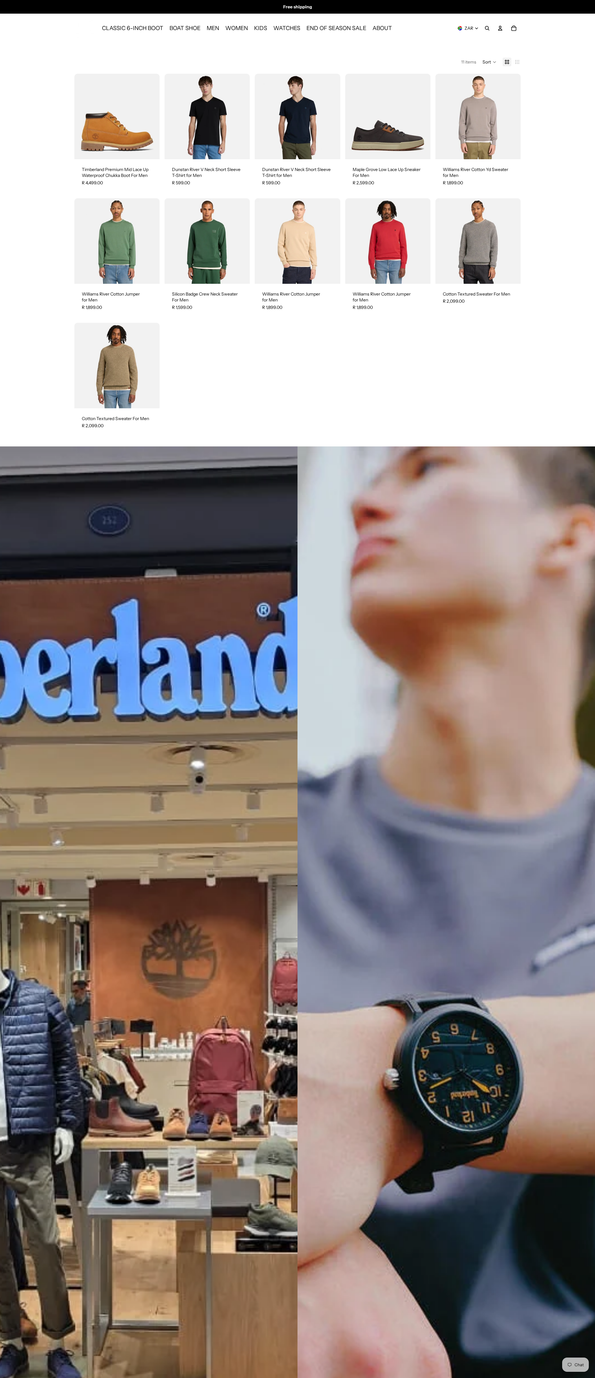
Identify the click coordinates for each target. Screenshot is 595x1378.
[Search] (487, 28)
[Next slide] (150, 116)
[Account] (500, 28)
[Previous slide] (83, 116)
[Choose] (150, 149)
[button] (489, 62)
